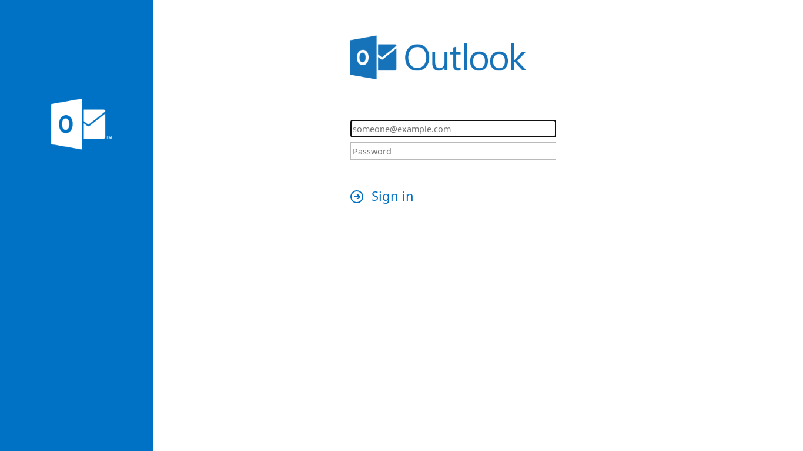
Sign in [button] (393, 195)
